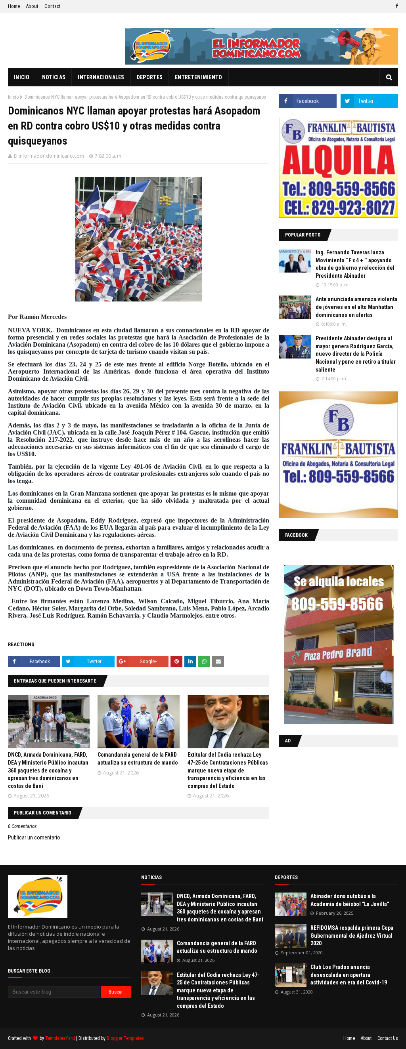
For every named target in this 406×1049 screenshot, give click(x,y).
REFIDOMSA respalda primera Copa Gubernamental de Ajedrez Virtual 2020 (351, 935)
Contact (52, 6)
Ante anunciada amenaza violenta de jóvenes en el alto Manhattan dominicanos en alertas (356, 307)
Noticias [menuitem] (53, 77)
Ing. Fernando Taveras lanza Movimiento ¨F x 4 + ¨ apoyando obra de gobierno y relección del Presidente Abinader (355, 264)
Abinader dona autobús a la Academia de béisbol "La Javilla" (349, 900)
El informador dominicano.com (49, 156)
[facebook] (395, 6)
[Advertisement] (328, 804)
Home (14, 6)
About (32, 6)
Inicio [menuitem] (22, 77)
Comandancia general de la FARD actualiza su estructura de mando (217, 947)
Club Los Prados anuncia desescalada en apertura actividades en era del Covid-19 (348, 975)
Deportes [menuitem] (150, 77)
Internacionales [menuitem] (101, 77)
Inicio (13, 97)
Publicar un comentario (34, 837)
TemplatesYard (60, 1038)
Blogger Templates (125, 1038)
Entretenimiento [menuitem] (198, 77)
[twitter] (369, 101)
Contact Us (387, 1038)
